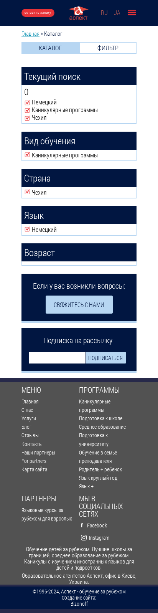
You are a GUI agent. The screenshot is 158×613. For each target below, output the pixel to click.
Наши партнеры (38, 452)
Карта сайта (34, 469)
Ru (104, 12)
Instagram (99, 537)
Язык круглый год (98, 477)
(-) (28, 102)
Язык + (86, 486)
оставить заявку (38, 12)
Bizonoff (79, 604)
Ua (117, 12)
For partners (33, 460)
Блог (26, 426)
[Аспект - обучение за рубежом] (78, 13)
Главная (30, 33)
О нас (27, 409)
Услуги (28, 418)
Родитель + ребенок (100, 469)
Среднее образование (102, 426)
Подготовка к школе (100, 418)
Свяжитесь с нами (79, 305)
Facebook (97, 525)
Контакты (32, 444)
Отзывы (30, 435)
